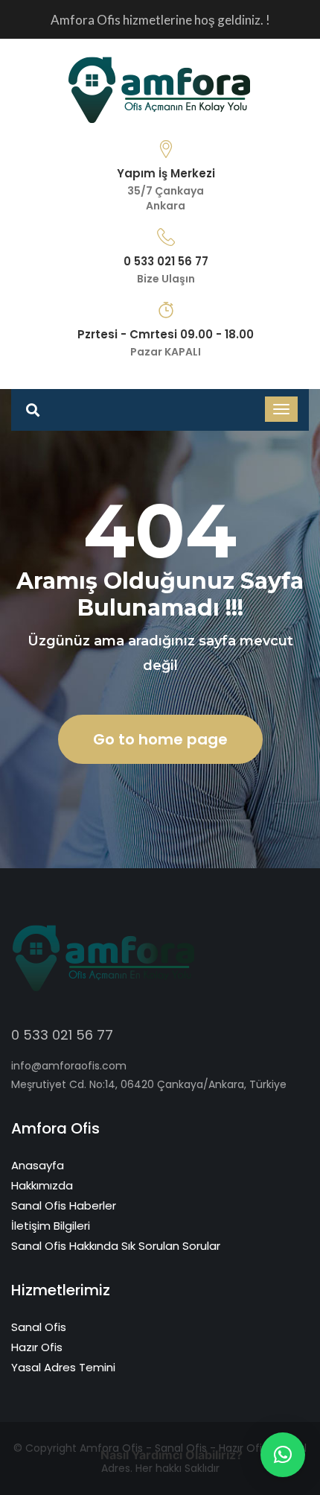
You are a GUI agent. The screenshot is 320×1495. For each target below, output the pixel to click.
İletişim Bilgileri (50, 1225)
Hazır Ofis (37, 1347)
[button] (282, 1454)
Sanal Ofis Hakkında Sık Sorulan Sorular (115, 1246)
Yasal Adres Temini (63, 1367)
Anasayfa (37, 1165)
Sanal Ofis (38, 1327)
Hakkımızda (42, 1185)
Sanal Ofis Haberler (63, 1205)
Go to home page (160, 739)
